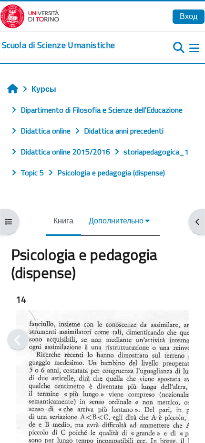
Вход (188, 16)
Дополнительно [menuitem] (116, 220)
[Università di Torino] (30, 15)
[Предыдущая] (18, 339)
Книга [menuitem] (63, 220)
